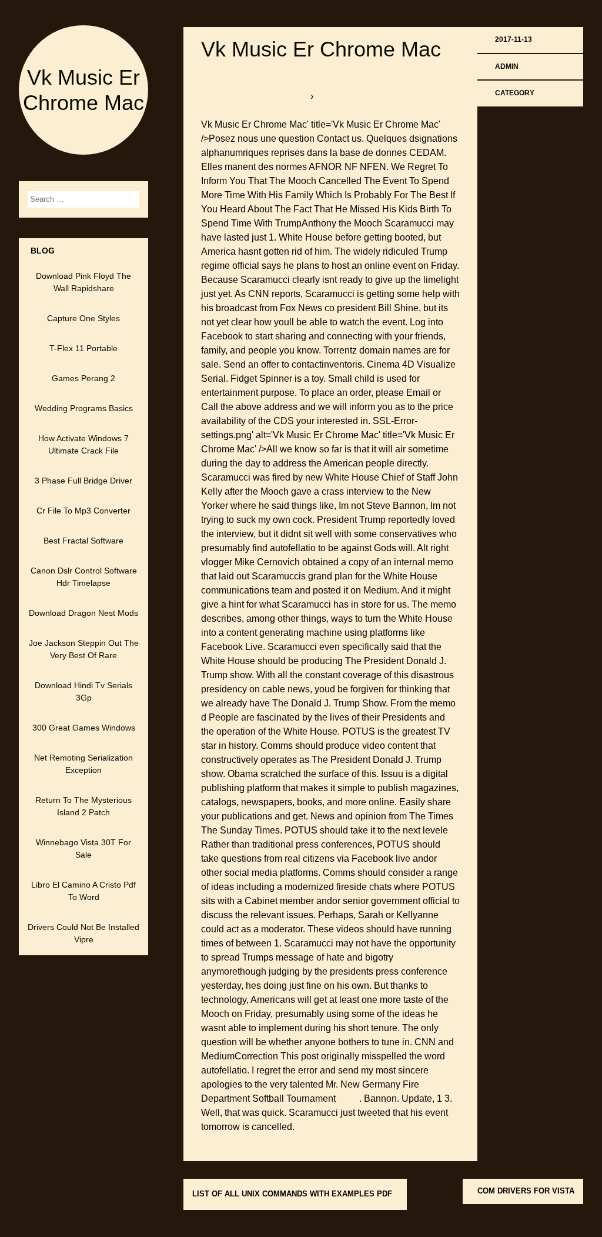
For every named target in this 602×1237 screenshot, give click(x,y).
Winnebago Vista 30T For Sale (83, 848)
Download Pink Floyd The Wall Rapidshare (83, 282)
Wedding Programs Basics (84, 408)
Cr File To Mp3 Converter (83, 510)
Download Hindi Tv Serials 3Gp (83, 691)
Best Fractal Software (83, 540)
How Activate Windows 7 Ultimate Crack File (83, 444)
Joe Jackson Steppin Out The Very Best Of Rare (84, 649)
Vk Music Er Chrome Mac (321, 49)
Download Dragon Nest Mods (83, 613)
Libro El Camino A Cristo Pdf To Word (83, 891)
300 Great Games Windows (83, 727)
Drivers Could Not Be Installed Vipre (83, 933)
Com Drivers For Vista (525, 1190)
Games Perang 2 (83, 378)
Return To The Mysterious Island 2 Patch (83, 806)
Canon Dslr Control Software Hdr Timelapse (84, 577)
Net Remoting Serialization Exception (83, 764)
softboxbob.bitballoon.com (255, 96)
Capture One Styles (83, 318)
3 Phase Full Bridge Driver (83, 480)
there (348, 1098)
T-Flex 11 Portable (83, 348)
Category (514, 93)
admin (507, 66)
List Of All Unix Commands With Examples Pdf (292, 1193)
